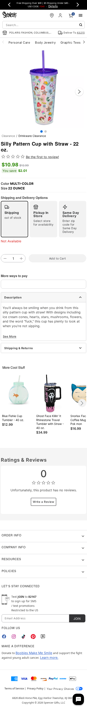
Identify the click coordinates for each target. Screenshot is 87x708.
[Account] (61, 15)
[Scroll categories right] (84, 42)
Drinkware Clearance (32, 136)
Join (77, 619)
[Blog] (42, 636)
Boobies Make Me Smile (34, 653)
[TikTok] (23, 636)
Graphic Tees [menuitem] (70, 42)
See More (9, 336)
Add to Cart (57, 258)
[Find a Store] (52, 15)
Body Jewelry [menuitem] (45, 42)
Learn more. (49, 657)
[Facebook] (4, 636)
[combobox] (43, 24)
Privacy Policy (35, 688)
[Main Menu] (80, 15)
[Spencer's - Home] (9, 15)
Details (53, 6)
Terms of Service (14, 688)
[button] (43, 87)
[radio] (14, 219)
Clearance (8, 136)
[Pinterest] (33, 636)
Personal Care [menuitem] (19, 42)
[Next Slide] (79, 92)
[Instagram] (13, 636)
